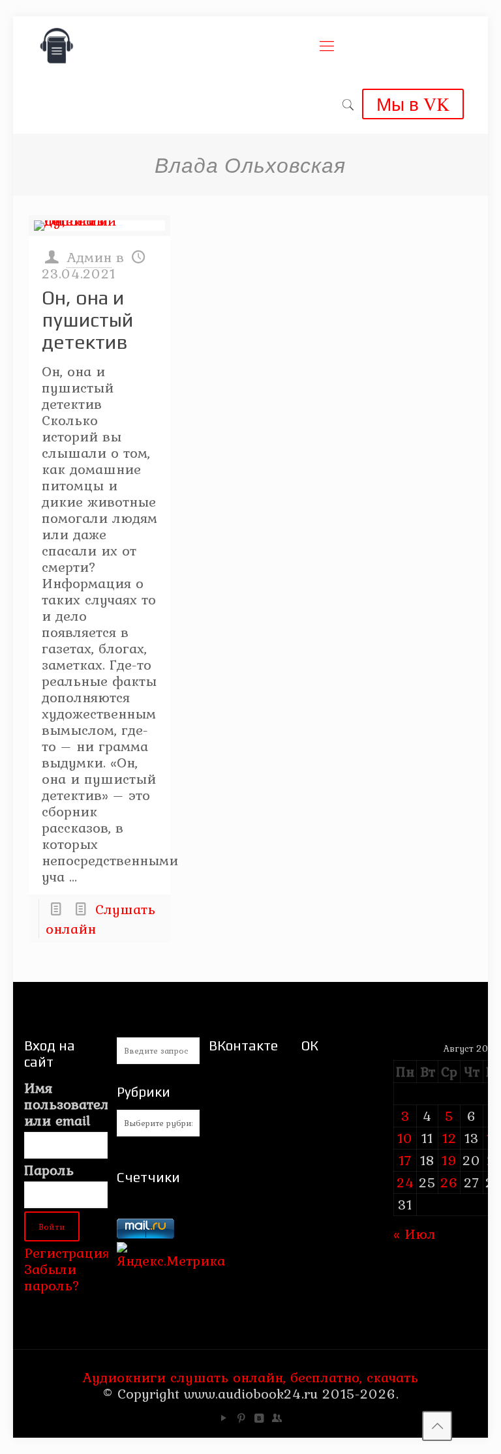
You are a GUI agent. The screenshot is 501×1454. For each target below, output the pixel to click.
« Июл (414, 1233)
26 (449, 1182)
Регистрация (67, 1252)
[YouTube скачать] (224, 1418)
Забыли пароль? (52, 1277)
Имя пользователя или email (65, 1104)
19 (449, 1160)
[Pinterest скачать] (242, 1418)
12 (449, 1137)
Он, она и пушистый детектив (87, 319)
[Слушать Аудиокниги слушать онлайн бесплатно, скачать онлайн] (56, 45)
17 (405, 1160)
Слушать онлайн (100, 918)
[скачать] (145, 1210)
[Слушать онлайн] (99, 225)
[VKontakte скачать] (259, 1418)
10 (405, 1137)
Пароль (49, 1170)
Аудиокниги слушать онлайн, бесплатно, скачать (250, 1377)
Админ (89, 256)
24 (405, 1182)
